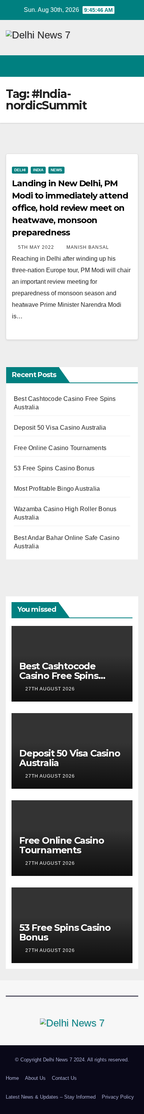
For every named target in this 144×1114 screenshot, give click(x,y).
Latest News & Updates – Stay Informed (51, 1097)
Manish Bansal (87, 247)
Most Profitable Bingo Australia (57, 488)
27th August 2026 (50, 689)
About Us (35, 1078)
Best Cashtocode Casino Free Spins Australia (58, 675)
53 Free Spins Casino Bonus (54, 468)
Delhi (20, 170)
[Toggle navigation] (132, 66)
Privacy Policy (118, 1097)
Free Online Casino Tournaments (60, 448)
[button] (118, 66)
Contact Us (64, 1078)
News (56, 170)
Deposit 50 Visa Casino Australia (60, 427)
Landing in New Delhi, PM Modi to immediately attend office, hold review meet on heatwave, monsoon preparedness (70, 208)
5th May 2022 (37, 247)
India (38, 170)
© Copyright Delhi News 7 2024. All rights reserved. (72, 1060)
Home (12, 1078)
